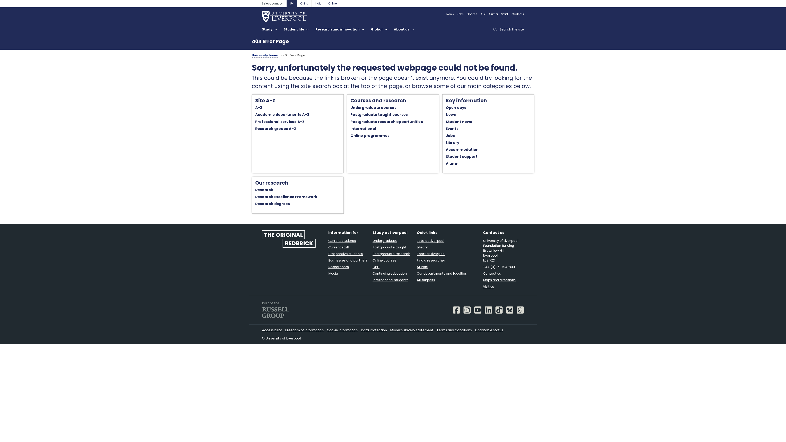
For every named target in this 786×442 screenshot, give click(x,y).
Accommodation (462, 149)
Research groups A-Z (275, 128)
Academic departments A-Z (282, 114)
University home (265, 55)
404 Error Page (270, 41)
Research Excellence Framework (286, 196)
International (363, 128)
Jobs (450, 135)
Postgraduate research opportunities (386, 121)
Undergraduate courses (373, 107)
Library (453, 142)
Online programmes (370, 135)
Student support (462, 156)
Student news (459, 121)
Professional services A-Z (280, 121)
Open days (456, 107)
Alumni (453, 163)
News (451, 114)
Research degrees (272, 203)
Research (264, 189)
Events (452, 128)
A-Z (259, 107)
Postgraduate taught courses (379, 114)
